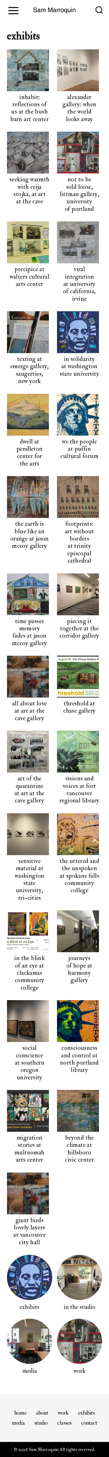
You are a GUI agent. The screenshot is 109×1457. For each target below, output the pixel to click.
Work (63, 1412)
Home (20, 1412)
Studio (41, 1422)
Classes (64, 1422)
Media (18, 1422)
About (42, 1412)
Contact (89, 1422)
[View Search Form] (99, 10)
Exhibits (86, 1412)
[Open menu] (13, 10)
